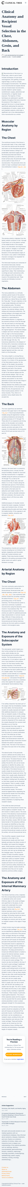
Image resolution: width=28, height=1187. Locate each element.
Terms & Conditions (7, 1177)
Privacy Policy (6, 1173)
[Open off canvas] (25, 2)
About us (4, 1169)
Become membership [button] (14, 1054)
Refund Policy (6, 1175)
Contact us (5, 1167)
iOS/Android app (7, 1171)
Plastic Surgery (16, 56)
